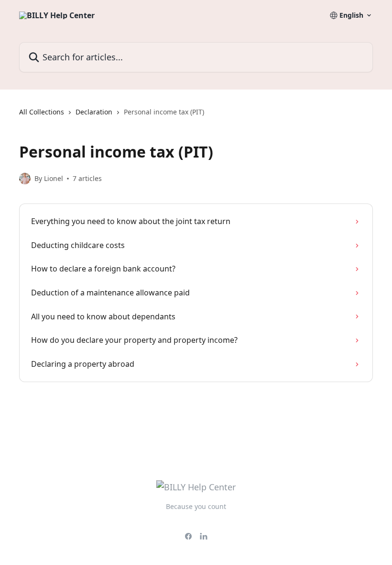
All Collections (41, 111)
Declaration (94, 111)
